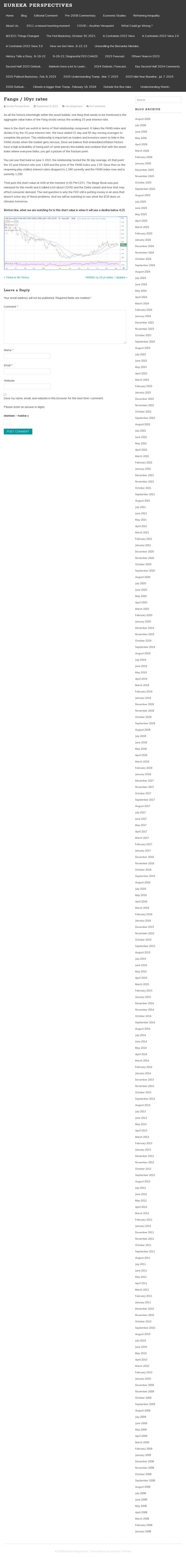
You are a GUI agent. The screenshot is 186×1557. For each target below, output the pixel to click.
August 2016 (142, 882)
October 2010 (143, 1321)
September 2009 (145, 1404)
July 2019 (140, 659)
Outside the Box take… (118, 87)
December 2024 (144, 246)
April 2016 (141, 901)
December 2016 (144, 857)
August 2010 (142, 1334)
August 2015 (142, 952)
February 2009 (143, 1448)
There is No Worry (17, 277)
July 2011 (140, 1264)
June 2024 (141, 284)
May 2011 (141, 1277)
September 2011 (145, 1251)
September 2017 (145, 799)
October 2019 (143, 640)
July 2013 (140, 1111)
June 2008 (141, 1499)
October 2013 (143, 1092)
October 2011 (143, 1245)
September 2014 (145, 1022)
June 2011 (141, 1270)
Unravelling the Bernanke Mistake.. (117, 46)
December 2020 (144, 551)
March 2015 (142, 984)
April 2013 (141, 1130)
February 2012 (143, 1219)
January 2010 (143, 1378)
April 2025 (141, 220)
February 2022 (143, 462)
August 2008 (142, 1486)
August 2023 (142, 348)
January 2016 (143, 920)
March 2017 (142, 837)
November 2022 (144, 405)
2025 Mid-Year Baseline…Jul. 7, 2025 (149, 76)
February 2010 (143, 1372)
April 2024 (141, 297)
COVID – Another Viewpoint (95, 25)
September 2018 (145, 723)
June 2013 (141, 1117)
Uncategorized (74, 106)
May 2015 (141, 971)
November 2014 (144, 1009)
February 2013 (143, 1143)
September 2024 (145, 265)
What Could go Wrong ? (137, 25)
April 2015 (141, 977)
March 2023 (142, 379)
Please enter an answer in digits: (24, 407)
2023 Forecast (114, 56)
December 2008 (144, 1461)
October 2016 (143, 869)
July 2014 (140, 1035)
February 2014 (143, 1067)
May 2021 (141, 519)
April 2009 (141, 1436)
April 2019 (141, 678)
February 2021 (143, 538)
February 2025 (143, 233)
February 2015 (143, 990)
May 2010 (141, 1353)
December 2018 (144, 704)
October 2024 (143, 258)
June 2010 (141, 1346)
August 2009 (142, 1410)
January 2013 (143, 1149)
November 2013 (144, 1086)
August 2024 (142, 271)
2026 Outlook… (16, 87)
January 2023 (143, 392)
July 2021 (140, 507)
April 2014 (141, 1054)
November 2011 (144, 1238)
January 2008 (143, 1531)
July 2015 (140, 958)
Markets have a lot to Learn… (68, 66)
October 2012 (143, 1168)
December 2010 (144, 1308)
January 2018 (143, 774)
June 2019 (141, 666)
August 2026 (142, 119)
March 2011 (142, 1289)
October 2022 (143, 411)
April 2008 (141, 1512)
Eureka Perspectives (38, 5)
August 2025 (142, 195)
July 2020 (140, 583)
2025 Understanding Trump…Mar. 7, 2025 (90, 76)
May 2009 (141, 1429)
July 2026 (140, 125)
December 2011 (144, 1232)
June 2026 (141, 131)
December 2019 (144, 628)
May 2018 (141, 748)
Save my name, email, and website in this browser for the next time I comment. (54, 398)
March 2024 (142, 303)
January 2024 (143, 316)
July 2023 (140, 354)
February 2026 (143, 157)
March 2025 (142, 227)
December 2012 (144, 1156)
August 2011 (142, 1257)
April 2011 (141, 1283)
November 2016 (144, 863)
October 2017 (143, 793)
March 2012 (142, 1213)
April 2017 (141, 831)
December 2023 (144, 322)
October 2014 (143, 1016)
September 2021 (145, 494)
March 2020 (142, 608)
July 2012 (140, 1187)
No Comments (97, 106)
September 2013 (145, 1098)
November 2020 (144, 558)
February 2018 (143, 768)
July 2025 (140, 201)
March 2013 (142, 1137)
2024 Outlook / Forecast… (111, 66)
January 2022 (143, 468)
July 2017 (140, 812)
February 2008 (143, 1525)
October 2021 (143, 488)
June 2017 (141, 818)
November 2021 (144, 481)
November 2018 (144, 710)
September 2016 (145, 876)
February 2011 (143, 1296)
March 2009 (142, 1442)
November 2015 (144, 933)
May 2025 (141, 214)
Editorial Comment (46, 15)
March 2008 (142, 1518)
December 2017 (144, 780)
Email (8, 365)
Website (9, 380)
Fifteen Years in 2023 (146, 56)
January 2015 (143, 997)
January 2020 (143, 621)
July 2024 (140, 278)
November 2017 (144, 787)
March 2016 (142, 907)
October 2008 (143, 1474)
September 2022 (145, 418)
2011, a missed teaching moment (48, 25)
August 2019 (142, 653)
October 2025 (143, 182)
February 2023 (143, 386)
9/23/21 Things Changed (22, 36)
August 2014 (142, 1028)
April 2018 (141, 755)
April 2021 (141, 526)
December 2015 (144, 927)
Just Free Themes (120, 1551)
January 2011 (143, 1302)
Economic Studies (114, 15)
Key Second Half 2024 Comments (157, 66)
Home (10, 15)
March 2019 (142, 685)
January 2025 (143, 239)
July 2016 (140, 888)
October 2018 (143, 717)
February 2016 (143, 914)
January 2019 (143, 698)
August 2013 (142, 1105)
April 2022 (141, 449)
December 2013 (144, 1079)
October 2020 (143, 564)
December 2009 (144, 1385)
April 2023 (141, 373)
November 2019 (144, 634)
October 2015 (143, 939)
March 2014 (142, 1060)
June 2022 (141, 437)
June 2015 (141, 965)
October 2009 (143, 1397)
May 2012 (141, 1200)
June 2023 (141, 360)
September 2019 (145, 647)
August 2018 (142, 729)
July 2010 (140, 1340)
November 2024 (144, 252)
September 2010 (145, 1327)
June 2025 (141, 208)
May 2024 (141, 290)
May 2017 (141, 825)
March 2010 (142, 1366)
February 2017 (143, 844)
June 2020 (141, 589)
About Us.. (12, 25)
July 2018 (140, 736)
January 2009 (143, 1455)
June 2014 (141, 1041)
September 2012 (145, 1175)
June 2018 (141, 742)
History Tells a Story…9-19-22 (26, 56)
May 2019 (141, 672)
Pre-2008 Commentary (80, 15)
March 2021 (142, 532)
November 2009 (144, 1391)
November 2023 (144, 328)
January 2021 (143, 545)
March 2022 (142, 456)
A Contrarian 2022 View (119, 36)
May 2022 (141, 443)
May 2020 (141, 596)
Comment (11, 306)
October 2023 (143, 335)
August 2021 (142, 500)
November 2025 (144, 176)
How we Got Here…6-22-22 (68, 46)
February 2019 (143, 691)
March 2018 (142, 761)
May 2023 (141, 367)
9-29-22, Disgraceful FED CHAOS (75, 56)
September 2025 (145, 189)
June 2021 (141, 513)
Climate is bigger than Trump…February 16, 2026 (64, 87)
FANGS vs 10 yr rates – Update (105, 277)
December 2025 (144, 169)
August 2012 (142, 1181)
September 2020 (145, 570)
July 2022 (140, 430)
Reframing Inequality (146, 15)
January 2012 (143, 1226)
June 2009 (141, 1423)
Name (8, 350)
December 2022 (144, 398)
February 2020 (143, 615)
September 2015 (145, 946)
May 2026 (141, 138)
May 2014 (141, 1047)
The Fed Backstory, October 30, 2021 (71, 36)
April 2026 (141, 144)
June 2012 (141, 1194)
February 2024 (143, 309)
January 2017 (143, 850)
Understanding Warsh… (155, 87)
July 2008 (140, 1493)
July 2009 (140, 1416)
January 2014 (143, 1073)
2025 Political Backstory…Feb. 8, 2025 (31, 76)
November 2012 (144, 1162)
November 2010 (144, 1315)
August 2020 (142, 577)
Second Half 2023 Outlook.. (24, 66)
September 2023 (145, 341)
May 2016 (141, 895)
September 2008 (145, 1480)
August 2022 (142, 424)
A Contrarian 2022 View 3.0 (24, 46)
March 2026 (142, 150)
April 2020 (141, 602)
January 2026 (143, 163)
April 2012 (141, 1207)
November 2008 (144, 1467)
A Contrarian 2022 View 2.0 (160, 36)
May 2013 (141, 1124)
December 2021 (144, 475)
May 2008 (141, 1506)
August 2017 (142, 806)
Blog (24, 15)
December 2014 (144, 1003)
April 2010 (141, 1359)
